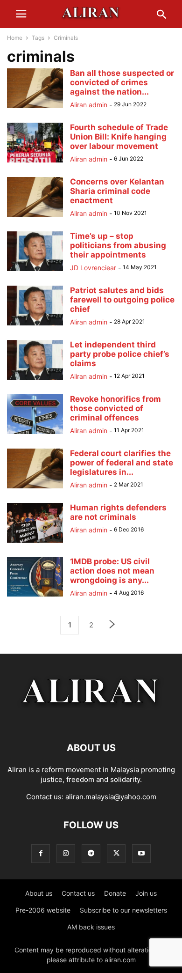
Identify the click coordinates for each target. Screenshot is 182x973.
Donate (115, 893)
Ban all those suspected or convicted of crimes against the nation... (122, 82)
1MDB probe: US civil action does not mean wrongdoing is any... (112, 571)
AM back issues (91, 927)
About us (38, 893)
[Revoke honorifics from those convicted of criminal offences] (35, 434)
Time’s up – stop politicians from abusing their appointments (118, 245)
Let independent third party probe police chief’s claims (119, 354)
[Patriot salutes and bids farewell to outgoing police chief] (35, 325)
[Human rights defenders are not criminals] (35, 542)
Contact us (78, 893)
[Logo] (91, 719)
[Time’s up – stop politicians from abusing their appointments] (35, 271)
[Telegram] (91, 853)
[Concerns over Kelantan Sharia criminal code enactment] (35, 217)
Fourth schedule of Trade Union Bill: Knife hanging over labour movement (119, 137)
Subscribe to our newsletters (123, 910)
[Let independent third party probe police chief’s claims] (35, 379)
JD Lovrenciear (93, 268)
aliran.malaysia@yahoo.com (110, 796)
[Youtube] (141, 853)
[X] (116, 853)
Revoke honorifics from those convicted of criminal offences (115, 408)
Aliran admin (88, 105)
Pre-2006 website (42, 910)
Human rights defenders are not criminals (118, 512)
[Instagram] (65, 853)
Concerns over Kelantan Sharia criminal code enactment (117, 191)
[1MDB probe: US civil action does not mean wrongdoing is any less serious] (35, 596)
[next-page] (112, 625)
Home (14, 37)
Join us (146, 893)
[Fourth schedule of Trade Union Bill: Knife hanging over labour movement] (35, 162)
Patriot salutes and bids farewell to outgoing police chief (122, 300)
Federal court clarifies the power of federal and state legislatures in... (121, 463)
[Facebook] (40, 853)
